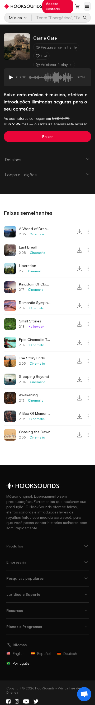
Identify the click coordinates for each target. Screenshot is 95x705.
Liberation (27, 265)
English (19, 653)
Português (21, 663)
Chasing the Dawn (34, 432)
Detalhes (13, 159)
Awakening (28, 395)
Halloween (36, 326)
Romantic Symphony (35, 302)
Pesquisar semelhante (59, 47)
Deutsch (70, 653)
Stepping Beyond (34, 376)
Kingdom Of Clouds (35, 284)
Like (44, 56)
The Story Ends (32, 358)
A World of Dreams (35, 228)
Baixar (47, 136)
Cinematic (37, 234)
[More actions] (88, 231)
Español (44, 653)
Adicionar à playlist (57, 64)
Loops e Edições (21, 174)
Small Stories (30, 321)
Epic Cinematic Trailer (35, 339)
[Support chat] (84, 694)
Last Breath (29, 247)
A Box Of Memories (35, 413)
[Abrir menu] (87, 6)
